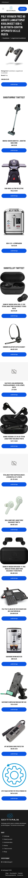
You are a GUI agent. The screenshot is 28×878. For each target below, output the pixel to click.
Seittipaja (6, 836)
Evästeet (20, 873)
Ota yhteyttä (13, 873)
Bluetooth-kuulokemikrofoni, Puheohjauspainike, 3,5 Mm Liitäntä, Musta (14, 385)
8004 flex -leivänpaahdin (14, 243)
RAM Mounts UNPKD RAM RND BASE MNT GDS (14, 702)
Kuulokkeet (6, 38)
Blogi (5, 851)
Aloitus (6, 845)
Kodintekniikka (8, 842)
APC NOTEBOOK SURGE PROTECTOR (14, 746)
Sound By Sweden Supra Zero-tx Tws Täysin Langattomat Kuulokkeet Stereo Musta (14, 306)
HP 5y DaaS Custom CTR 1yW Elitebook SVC (14, 791)
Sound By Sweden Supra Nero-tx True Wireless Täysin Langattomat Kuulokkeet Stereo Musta (14, 569)
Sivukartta (20, 875)
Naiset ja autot (8, 839)
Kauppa (22, 9)
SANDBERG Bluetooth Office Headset (14, 347)
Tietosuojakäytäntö (10, 875)
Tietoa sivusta (8, 848)
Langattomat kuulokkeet (18, 38)
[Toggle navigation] (3, 8)
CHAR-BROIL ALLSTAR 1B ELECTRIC (14, 188)
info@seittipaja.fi (5, 2)
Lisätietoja (14, 84)
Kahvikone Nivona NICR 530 (14, 657)
